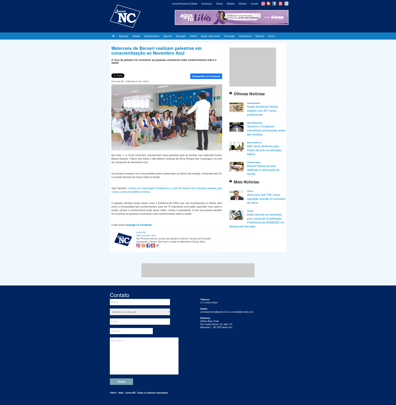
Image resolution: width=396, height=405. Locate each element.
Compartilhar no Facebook (206, 76)
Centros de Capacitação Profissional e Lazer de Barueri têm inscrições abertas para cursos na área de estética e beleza (166, 189)
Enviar (121, 381)
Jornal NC (141, 232)
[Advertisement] (253, 67)
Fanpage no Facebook (138, 225)
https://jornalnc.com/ (146, 235)
